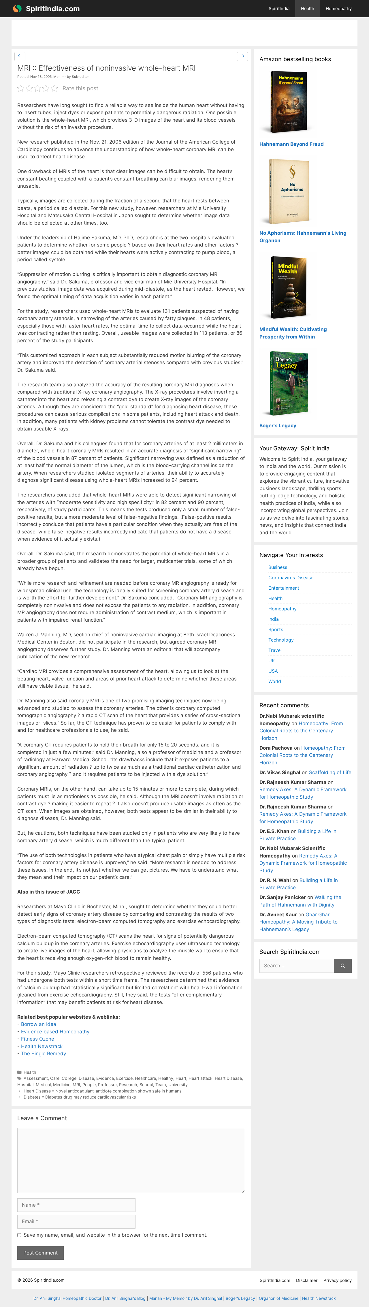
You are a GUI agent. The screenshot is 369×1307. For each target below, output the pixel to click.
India (273, 619)
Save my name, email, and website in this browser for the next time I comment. (116, 1235)
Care (54, 1078)
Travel (275, 650)
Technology (281, 640)
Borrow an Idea (38, 1024)
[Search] (343, 966)
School (146, 1084)
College (69, 1078)
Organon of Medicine (278, 1298)
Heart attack (200, 1078)
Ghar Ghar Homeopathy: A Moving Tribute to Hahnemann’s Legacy (298, 922)
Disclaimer (307, 1280)
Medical (43, 1084)
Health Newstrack (42, 1046)
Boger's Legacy (240, 1298)
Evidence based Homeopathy (55, 1032)
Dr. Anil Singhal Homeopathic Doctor (67, 1298)
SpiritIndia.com (53, 8)
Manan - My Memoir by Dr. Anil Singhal (185, 1298)
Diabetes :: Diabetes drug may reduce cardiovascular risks (80, 1097)
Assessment (36, 1078)
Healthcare (145, 1078)
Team (160, 1084)
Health (307, 8)
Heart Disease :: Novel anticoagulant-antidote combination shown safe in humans (103, 1090)
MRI (76, 1084)
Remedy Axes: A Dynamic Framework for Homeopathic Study (303, 863)
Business (277, 567)
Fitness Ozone (37, 1039)
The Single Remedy (43, 1053)
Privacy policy (337, 1280)
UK (271, 660)
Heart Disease (228, 1078)
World (274, 681)
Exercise (124, 1078)
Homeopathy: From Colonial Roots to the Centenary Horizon (301, 731)
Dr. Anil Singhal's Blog (125, 1298)
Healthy (165, 1078)
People (89, 1084)
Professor (107, 1084)
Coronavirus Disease (290, 577)
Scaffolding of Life (330, 772)
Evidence (105, 1078)
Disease (86, 1078)
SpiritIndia (279, 8)
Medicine (61, 1084)
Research (128, 1084)
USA (273, 671)
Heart (181, 1078)
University (178, 1084)
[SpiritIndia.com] (17, 8)
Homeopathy (339, 8)
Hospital (25, 1084)
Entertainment (283, 588)
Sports (275, 629)
